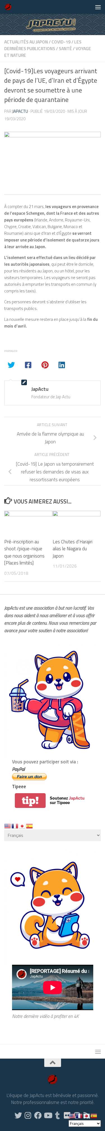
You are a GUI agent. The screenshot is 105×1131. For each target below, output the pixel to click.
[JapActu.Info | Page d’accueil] (9, 7)
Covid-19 (61, 41)
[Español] (29, 825)
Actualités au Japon (26, 41)
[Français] (15, 825)
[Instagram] (28, 1115)
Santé (65, 48)
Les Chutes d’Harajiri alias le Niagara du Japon (72, 549)
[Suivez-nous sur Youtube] (48, 1115)
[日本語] (22, 825)
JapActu (20, 111)
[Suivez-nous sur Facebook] (38, 1115)
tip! (30, 800)
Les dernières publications (42, 45)
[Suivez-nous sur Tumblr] (57, 1115)
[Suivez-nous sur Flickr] (67, 1115)
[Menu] (98, 7)
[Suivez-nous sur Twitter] (18, 1115)
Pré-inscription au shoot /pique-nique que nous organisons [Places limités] (24, 552)
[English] (7, 825)
